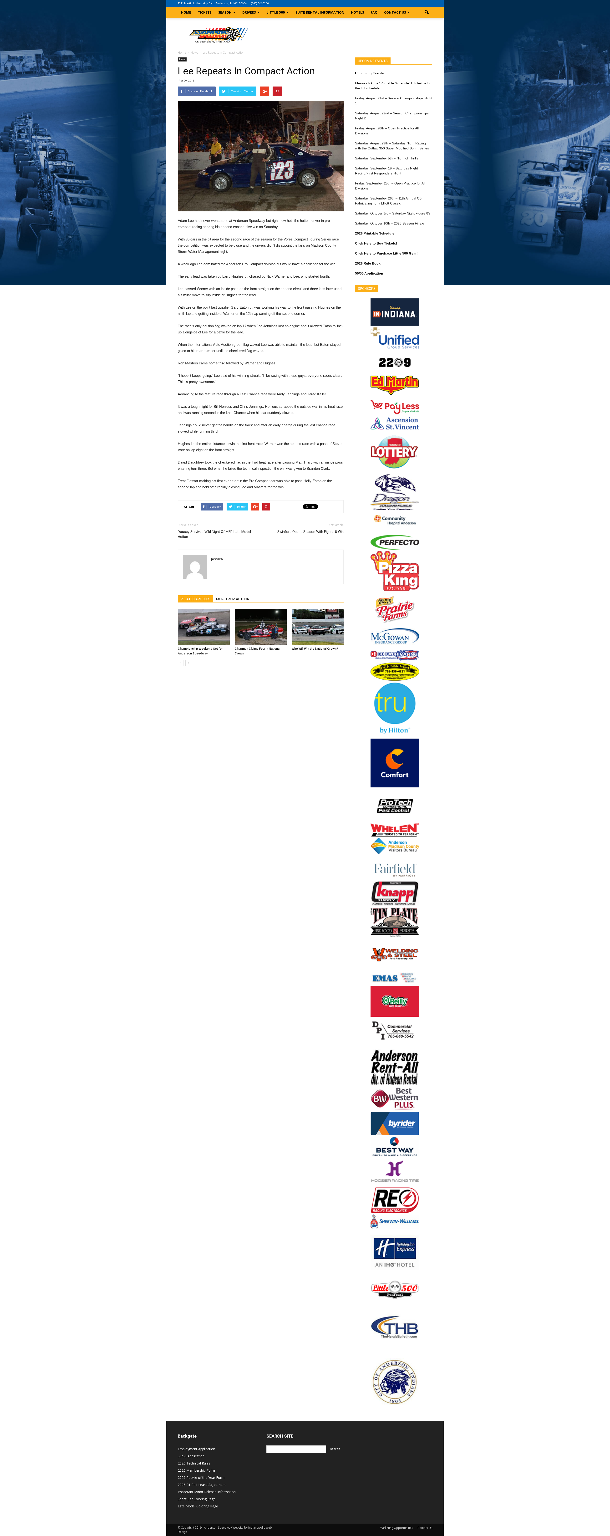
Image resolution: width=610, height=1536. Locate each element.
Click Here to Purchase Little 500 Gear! (386, 253)
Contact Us (395, 12)
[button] (426, 12)
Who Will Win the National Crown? (315, 648)
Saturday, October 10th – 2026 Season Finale (389, 223)
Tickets (205, 12)
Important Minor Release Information (207, 1492)
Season (225, 12)
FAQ (374, 12)
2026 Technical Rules (194, 1463)
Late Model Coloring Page (198, 1506)
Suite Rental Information (319, 12)
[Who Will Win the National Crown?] (318, 627)
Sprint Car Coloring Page (196, 1499)
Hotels (357, 12)
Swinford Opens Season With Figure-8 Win (310, 532)
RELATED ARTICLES (195, 599)
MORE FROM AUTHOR (232, 599)
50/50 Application (191, 1456)
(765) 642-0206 (260, 3)
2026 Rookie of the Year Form (201, 1477)
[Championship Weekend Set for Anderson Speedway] (204, 627)
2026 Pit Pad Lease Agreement (202, 1484)
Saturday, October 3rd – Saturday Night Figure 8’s (393, 213)
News (182, 59)
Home (186, 12)
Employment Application (196, 1449)
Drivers (249, 12)
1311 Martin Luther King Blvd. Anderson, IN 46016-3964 (212, 3)
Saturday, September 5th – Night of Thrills (386, 158)
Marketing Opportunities (396, 1528)
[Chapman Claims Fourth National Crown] (261, 627)
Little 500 (276, 12)
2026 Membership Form (196, 1470)
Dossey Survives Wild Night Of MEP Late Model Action (214, 534)
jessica (217, 558)
